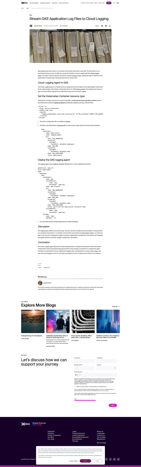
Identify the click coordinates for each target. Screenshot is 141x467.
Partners (87, 3)
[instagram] (118, 459)
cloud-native (85, 233)
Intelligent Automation (45, 3)
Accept (85, 460)
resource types (80, 89)
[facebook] (110, 459)
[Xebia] (24, 3)
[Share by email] (106, 25)
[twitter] (106, 459)
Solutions (91, 3)
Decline (97, 460)
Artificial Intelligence (34, 3)
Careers (99, 3)
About (103, 3)
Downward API (61, 125)
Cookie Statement (78, 435)
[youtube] (114, 459)
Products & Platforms (64, 3)
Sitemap (75, 441)
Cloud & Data (55, 3)
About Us (100, 431)
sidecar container (59, 164)
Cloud (40, 267)
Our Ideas (51, 439)
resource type (76, 76)
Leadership (101, 433)
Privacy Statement (78, 433)
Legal (74, 431)
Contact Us (101, 435)
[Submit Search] (114, 3)
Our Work (51, 437)
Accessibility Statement (80, 437)
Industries (83, 3)
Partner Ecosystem (54, 435)
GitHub (68, 121)
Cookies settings (73, 460)
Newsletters (101, 439)
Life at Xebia (101, 437)
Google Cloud (46, 267)
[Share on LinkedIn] (102, 25)
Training (95, 3)
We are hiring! (101, 443)
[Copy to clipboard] (109, 25)
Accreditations (77, 439)
